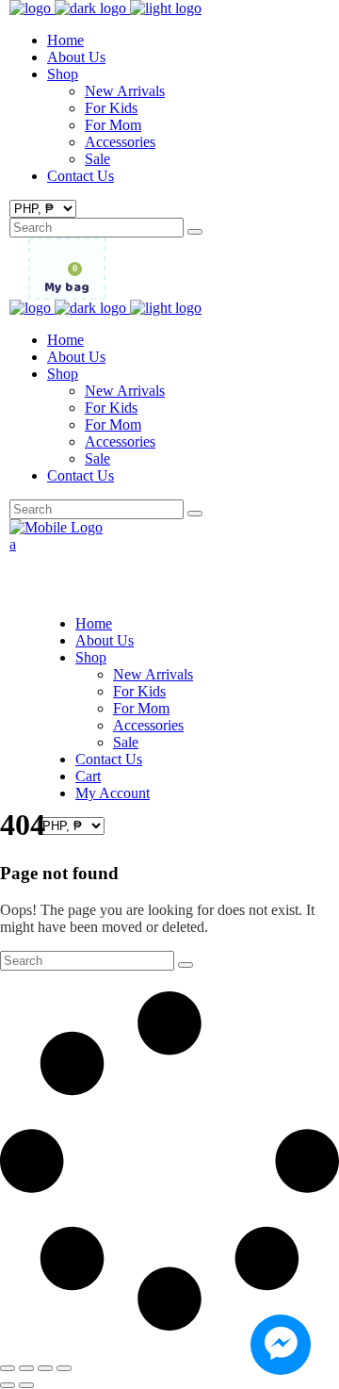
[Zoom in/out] (7, 1368)
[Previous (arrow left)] (7, 1385)
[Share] (45, 1368)
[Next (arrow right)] (26, 1385)
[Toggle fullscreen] (26, 1368)
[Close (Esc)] (64, 1368)
